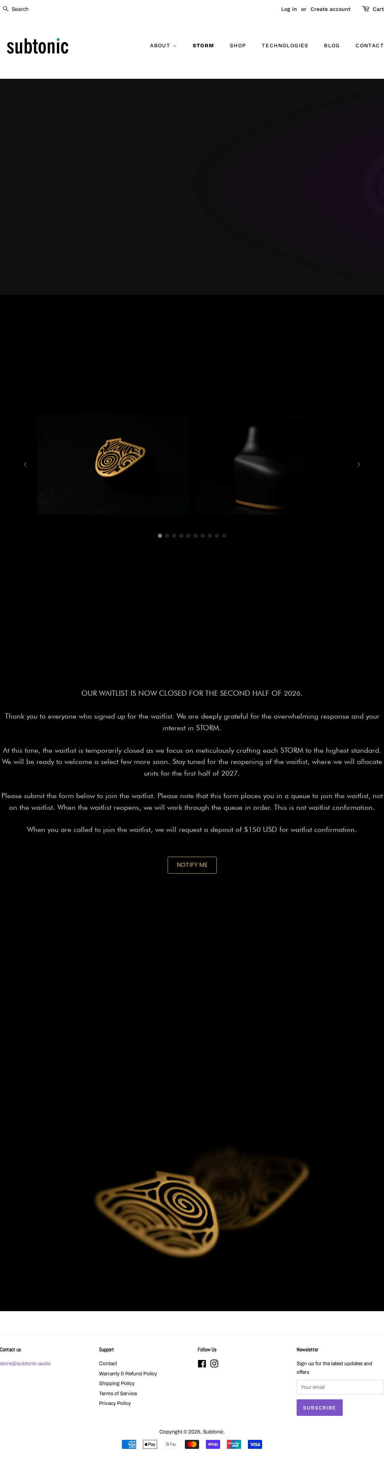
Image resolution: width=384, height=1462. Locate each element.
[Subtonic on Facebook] (202, 1365)
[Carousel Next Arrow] (359, 464)
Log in (289, 9)
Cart (378, 9)
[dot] (160, 536)
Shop (238, 45)
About (161, 45)
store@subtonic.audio (25, 1363)
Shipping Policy (117, 1383)
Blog (332, 45)
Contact (370, 45)
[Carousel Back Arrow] (25, 464)
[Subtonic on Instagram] (214, 1365)
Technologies (285, 45)
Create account (330, 9)
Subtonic (213, 1432)
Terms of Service (118, 1393)
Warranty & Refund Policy (128, 1373)
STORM (203, 45)
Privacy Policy (115, 1403)
